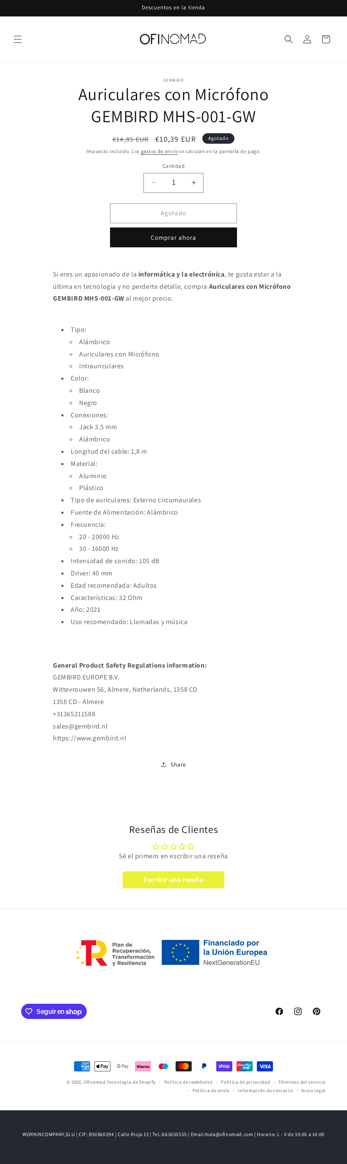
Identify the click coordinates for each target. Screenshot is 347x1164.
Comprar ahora (173, 237)
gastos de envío (159, 151)
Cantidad (173, 166)
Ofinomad (95, 1082)
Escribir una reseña (173, 879)
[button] (17, 39)
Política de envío (211, 1090)
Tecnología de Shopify (131, 1082)
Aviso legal (313, 1090)
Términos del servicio (302, 1082)
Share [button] (178, 764)
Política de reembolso (188, 1082)
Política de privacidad (245, 1082)
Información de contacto (265, 1090)
